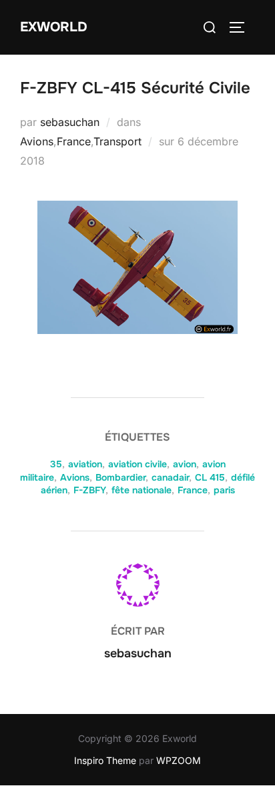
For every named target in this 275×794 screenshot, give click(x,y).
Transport (117, 141)
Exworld (53, 27)
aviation (85, 464)
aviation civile (137, 464)
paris (224, 490)
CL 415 (210, 477)
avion (184, 464)
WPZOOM (178, 760)
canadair (170, 477)
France (74, 141)
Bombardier (120, 477)
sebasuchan (69, 122)
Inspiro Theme (105, 760)
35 (56, 464)
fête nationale (141, 490)
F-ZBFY (89, 490)
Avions (36, 141)
